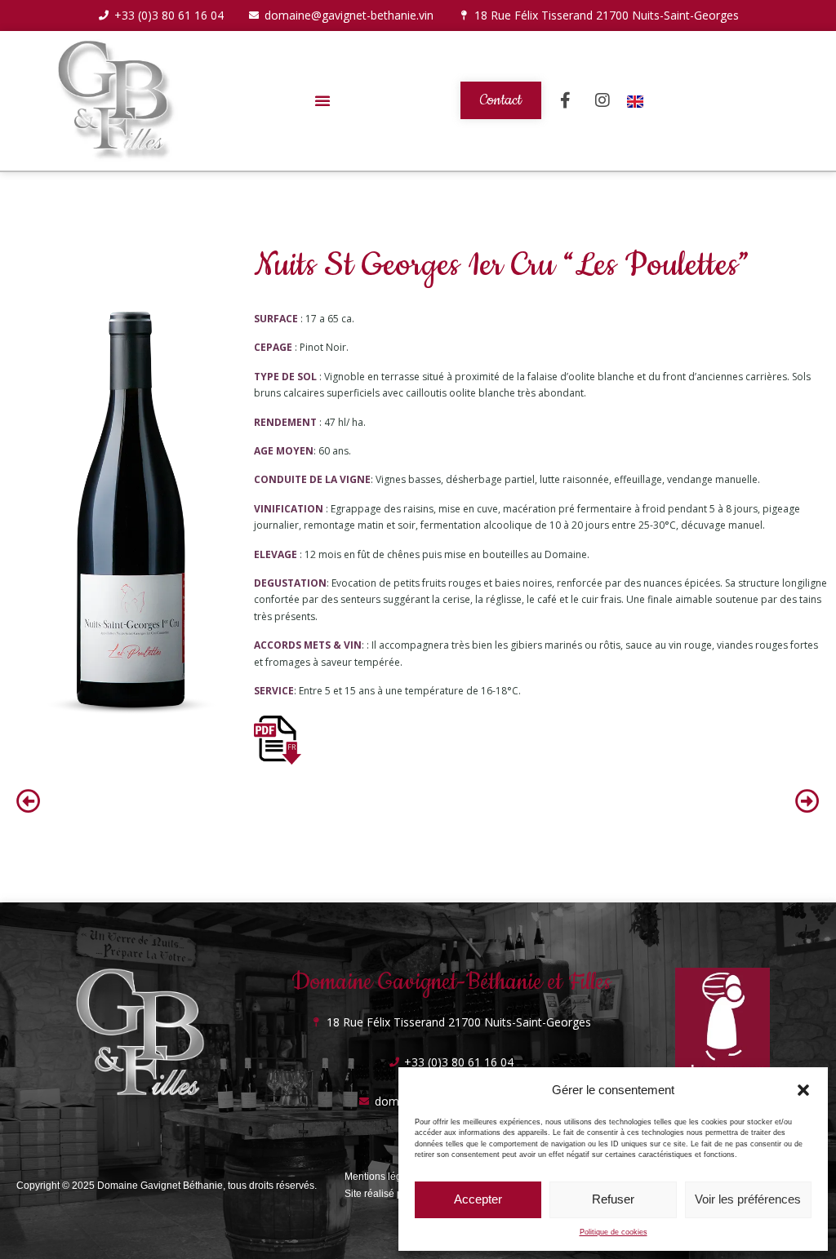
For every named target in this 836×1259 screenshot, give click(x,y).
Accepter (478, 1199)
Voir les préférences (748, 1199)
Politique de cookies (613, 1232)
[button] (803, 1090)
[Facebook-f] (565, 100)
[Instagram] (602, 100)
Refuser (613, 1199)
